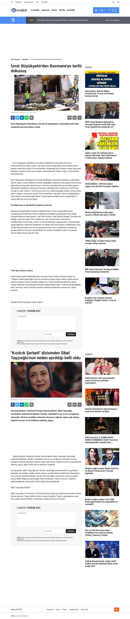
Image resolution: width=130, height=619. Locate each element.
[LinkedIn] (22, 118)
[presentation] (18, 20)
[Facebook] (13, 118)
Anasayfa (16, 59)
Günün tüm (112, 20)
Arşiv (37, 2)
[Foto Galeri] (118, 2)
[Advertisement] (65, 41)
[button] (70, 118)
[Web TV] (113, 2)
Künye (58, 609)
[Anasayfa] (12, 2)
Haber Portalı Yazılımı (21, 616)
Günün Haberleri (28, 2)
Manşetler (18, 2)
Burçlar (45, 10)
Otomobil (35, 10)
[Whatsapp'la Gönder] (26, 118)
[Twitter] (17, 118)
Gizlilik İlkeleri (74, 609)
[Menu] (96, 10)
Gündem (25, 59)
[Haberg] (19, 10)
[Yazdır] (31, 118)
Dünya (54, 10)
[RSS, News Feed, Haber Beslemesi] (116, 610)
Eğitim (62, 10)
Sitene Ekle (44, 2)
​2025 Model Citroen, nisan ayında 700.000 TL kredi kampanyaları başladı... (63, 20)
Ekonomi (71, 10)
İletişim (64, 609)
